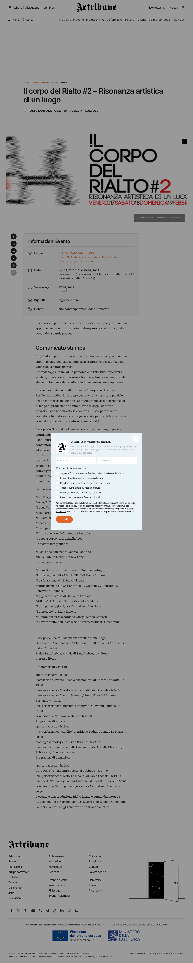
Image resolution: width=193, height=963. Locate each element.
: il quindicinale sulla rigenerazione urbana (85, 483)
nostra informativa (102, 506)
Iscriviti (64, 519)
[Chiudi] (136, 438)
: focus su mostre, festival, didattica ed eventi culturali (92, 473)
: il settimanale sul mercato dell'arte (82, 478)
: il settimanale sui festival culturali (80, 497)
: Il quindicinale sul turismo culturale (80, 492)
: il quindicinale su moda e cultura (80, 487)
